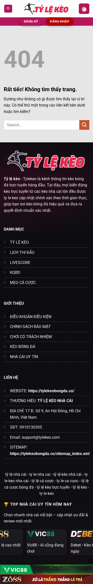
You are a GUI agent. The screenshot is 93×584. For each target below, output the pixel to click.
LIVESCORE (20, 262)
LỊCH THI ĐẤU (22, 252)
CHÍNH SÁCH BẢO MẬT (30, 326)
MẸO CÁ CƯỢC (23, 282)
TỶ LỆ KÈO (19, 242)
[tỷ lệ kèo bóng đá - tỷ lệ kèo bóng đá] (46, 8)
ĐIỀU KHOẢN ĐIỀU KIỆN (30, 316)
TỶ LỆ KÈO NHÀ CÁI (55, 400)
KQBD (15, 272)
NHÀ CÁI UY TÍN (24, 356)
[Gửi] (84, 125)
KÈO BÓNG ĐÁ (22, 346)
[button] (8, 9)
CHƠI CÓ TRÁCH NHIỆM (31, 336)
